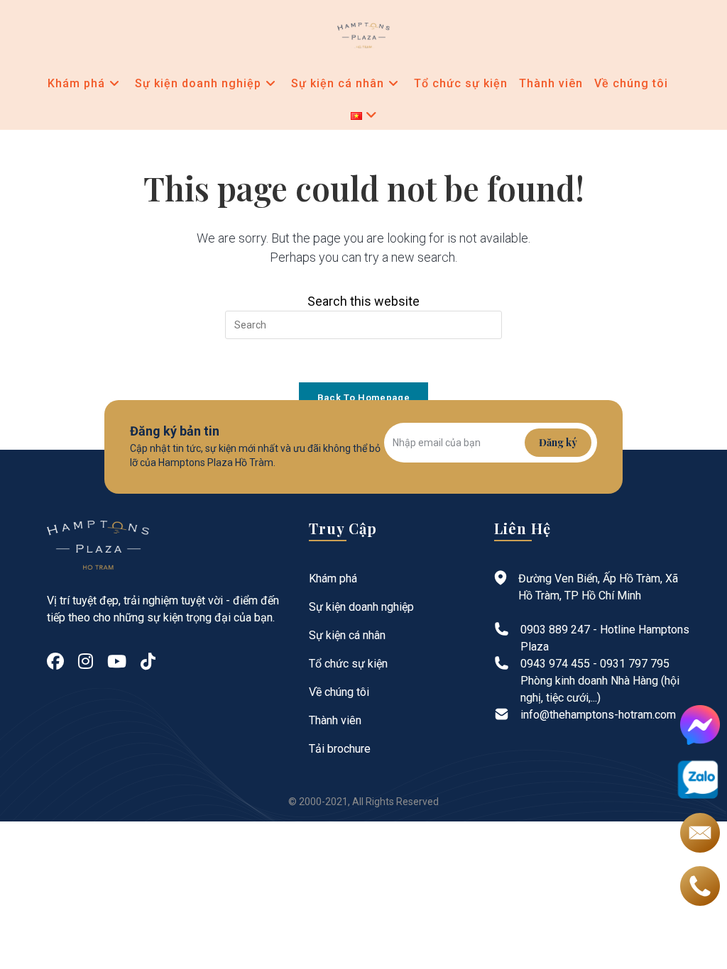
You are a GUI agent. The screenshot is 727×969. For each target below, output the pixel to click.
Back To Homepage (363, 397)
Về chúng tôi (339, 692)
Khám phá (333, 578)
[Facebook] (55, 662)
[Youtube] (116, 662)
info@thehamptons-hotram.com (598, 714)
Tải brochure (340, 748)
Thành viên (335, 720)
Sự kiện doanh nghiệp (361, 607)
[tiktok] (148, 662)
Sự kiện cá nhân (347, 635)
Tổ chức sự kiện (348, 663)
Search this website (363, 301)
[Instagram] (85, 662)
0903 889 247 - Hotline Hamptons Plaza (604, 638)
